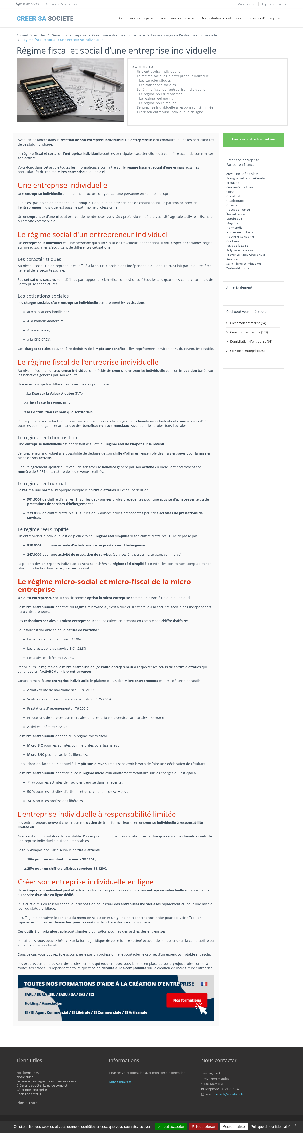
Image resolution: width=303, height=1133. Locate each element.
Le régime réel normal (156, 98)
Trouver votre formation (253, 139)
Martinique (234, 218)
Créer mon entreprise (136, 18)
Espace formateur (274, 4)
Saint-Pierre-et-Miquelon (243, 263)
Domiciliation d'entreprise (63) (251, 341)
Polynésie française (239, 250)
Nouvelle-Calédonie (240, 236)
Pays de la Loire (237, 245)
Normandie (234, 227)
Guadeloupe (235, 200)
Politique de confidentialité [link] (270, 1126)
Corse (230, 191)
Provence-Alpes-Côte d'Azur (245, 254)
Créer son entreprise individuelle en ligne (170, 112)
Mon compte (246, 4)
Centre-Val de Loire (239, 187)
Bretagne (232, 182)
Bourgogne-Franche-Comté (245, 178)
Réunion (232, 259)
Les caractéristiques (155, 80)
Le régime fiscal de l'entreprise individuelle (171, 89)
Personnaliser (234, 1126)
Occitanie (232, 241)
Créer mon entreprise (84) (248, 323)
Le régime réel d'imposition (161, 94)
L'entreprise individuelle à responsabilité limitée (175, 107)
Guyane (231, 205)
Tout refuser (205, 1126)
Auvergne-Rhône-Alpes (242, 173)
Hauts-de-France (238, 209)
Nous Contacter (120, 1081)
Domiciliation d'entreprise (222, 18)
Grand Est (233, 196)
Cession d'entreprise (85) (247, 351)
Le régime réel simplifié (157, 103)
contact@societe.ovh (228, 1094)
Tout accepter (172, 1126)
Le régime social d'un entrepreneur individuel (173, 76)
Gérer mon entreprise (177, 18)
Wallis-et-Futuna (237, 268)
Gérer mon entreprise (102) (249, 332)
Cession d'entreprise (264, 18)
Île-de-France (235, 214)
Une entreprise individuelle (158, 71)
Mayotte (232, 223)
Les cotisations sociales (157, 85)
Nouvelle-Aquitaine (239, 232)
